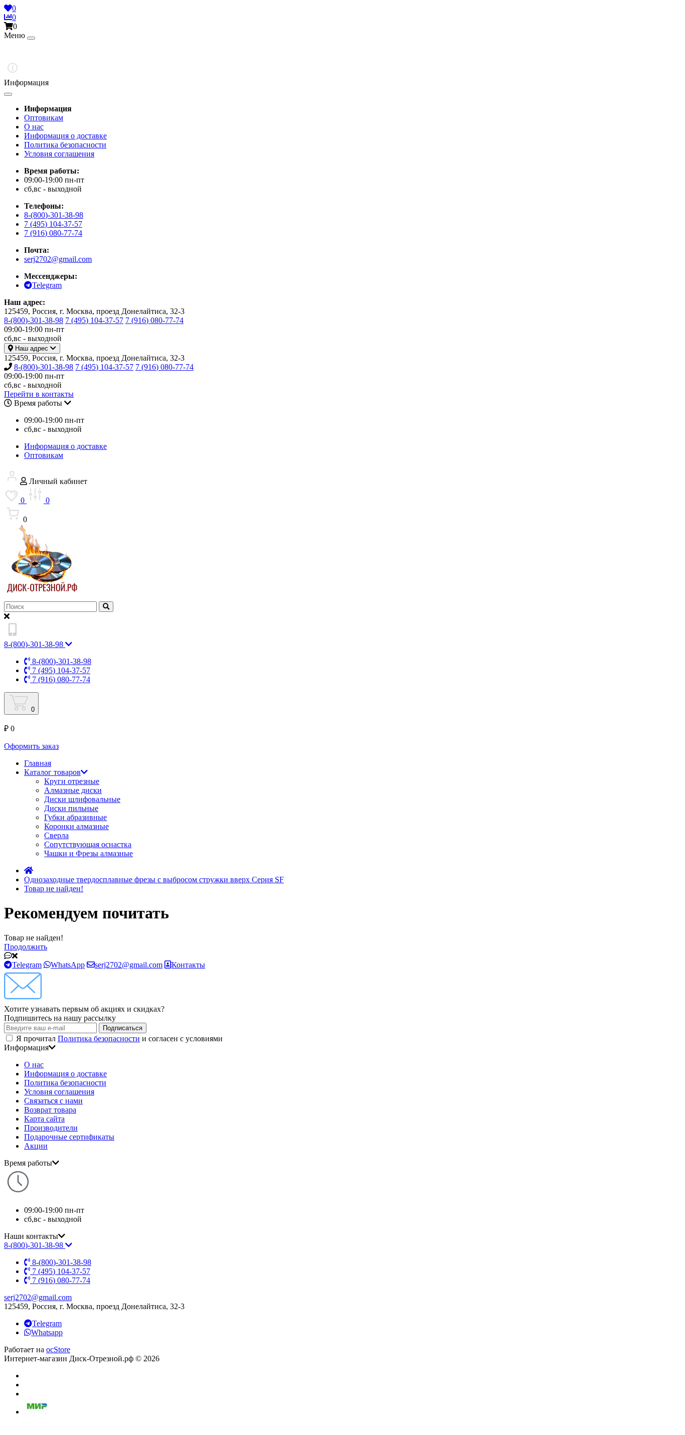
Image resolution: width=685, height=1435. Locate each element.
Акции (36, 1146)
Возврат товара (50, 1109)
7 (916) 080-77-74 (53, 233)
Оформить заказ (31, 746)
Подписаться (122, 1028)
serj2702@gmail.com (58, 259)
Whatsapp (47, 1332)
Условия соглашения (59, 153)
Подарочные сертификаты (69, 1137)
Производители (51, 1128)
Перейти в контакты (39, 394)
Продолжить (25, 946)
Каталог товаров (52, 772)
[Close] (31, 38)
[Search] (106, 606)
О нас (34, 126)
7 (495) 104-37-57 (53, 224)
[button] (342, 26)
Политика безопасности (65, 144)
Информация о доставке (65, 135)
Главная (37, 763)
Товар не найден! (53, 888)
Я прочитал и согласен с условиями (119, 1038)
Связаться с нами (53, 1100)
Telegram (47, 1323)
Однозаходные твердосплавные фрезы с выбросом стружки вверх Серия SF (154, 879)
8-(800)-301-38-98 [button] (34, 1245)
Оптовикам (43, 117)
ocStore (58, 1349)
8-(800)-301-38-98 (53, 215)
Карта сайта (44, 1118)
